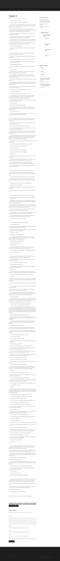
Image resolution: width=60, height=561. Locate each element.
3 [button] (18, 296)
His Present (47, 38)
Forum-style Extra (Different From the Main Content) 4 (45, 85)
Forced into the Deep (47, 50)
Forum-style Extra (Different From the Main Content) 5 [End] (45, 79)
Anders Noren (46, 557)
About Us (18, 9)
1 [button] (21, 20)
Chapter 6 (42, 71)
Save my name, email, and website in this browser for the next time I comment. (23, 538)
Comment (10, 516)
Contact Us (31, 9)
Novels (13, 9)
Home (10, 9)
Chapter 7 (42, 67)
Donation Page (36, 9)
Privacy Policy (24, 9)
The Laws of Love (47, 55)
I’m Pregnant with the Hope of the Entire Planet (47, 35)
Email (10, 530)
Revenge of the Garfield (47, 44)
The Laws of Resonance (43, 69)
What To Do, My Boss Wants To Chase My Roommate (45, 82)
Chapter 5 (42, 74)
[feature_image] (41, 35)
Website (10, 534)
